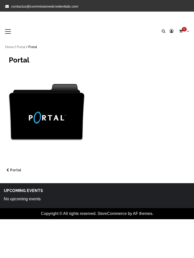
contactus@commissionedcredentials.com (44, 6)
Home (9, 47)
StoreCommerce (112, 213)
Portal (21, 47)
